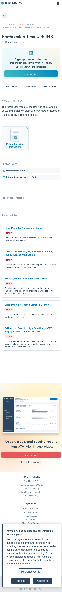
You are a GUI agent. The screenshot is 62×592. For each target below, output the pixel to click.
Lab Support (31, 516)
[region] (31, 555)
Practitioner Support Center (31, 485)
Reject (21, 580)
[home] (11, 3)
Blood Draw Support (31, 523)
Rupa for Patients (31, 508)
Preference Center (30, 571)
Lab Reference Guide (31, 492)
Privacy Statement (21, 563)
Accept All (43, 580)
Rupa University (31, 496)
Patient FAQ (31, 519)
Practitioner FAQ (31, 481)
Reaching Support (31, 512)
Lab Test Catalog (31, 488)
